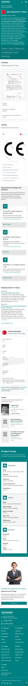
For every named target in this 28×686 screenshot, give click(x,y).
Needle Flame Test (6, 657)
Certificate (4, 48)
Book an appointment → (7, 7)
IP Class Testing (5, 652)
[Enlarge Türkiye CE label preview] (14, 149)
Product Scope (5, 56)
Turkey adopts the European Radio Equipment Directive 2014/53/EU (13, 306)
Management (4, 636)
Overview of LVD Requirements (12, 272)
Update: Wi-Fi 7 (19, 654)
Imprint (3, 667)
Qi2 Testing (18, 657)
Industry (17, 636)
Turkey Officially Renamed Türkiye (10, 293)
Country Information (7, 52)
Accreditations (4, 633)
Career (17, 660)
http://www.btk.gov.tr (15, 422)
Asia (9, 15)
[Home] (5, 2)
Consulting (18, 639)
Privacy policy (4, 670)
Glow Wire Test (5, 654)
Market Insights (19, 649)
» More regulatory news (7, 323)
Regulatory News (19, 48)
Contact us (13, 407)
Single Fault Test (5, 649)
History (3, 639)
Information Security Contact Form (6, 674)
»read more (15, 301)
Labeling (11, 48)
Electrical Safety (7, 277)
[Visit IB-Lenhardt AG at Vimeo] (7, 683)
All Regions (4, 15)
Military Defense (19, 633)
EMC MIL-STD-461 (6, 660)
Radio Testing (6, 224)
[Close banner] (26, 6)
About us (3, 631)
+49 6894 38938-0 (15, 413)
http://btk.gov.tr (14, 437)
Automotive (18, 631)
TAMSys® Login (19, 642)
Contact (16, 52)
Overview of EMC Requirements (12, 246)
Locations (3, 642)
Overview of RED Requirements (12, 219)
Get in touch (14, 603)
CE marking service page (18, 43)
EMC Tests (6, 251)
